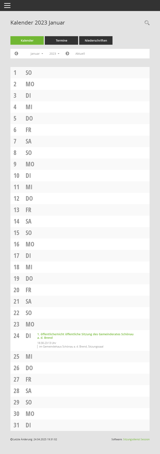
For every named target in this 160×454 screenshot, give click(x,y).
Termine (61, 40)
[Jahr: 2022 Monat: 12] (16, 53)
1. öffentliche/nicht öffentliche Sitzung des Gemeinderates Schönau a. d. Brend (85, 336)
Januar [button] (36, 54)
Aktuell (80, 54)
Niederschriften (96, 40)
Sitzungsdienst (136, 439)
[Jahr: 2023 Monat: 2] (67, 53)
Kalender (27, 40)
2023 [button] (53, 54)
